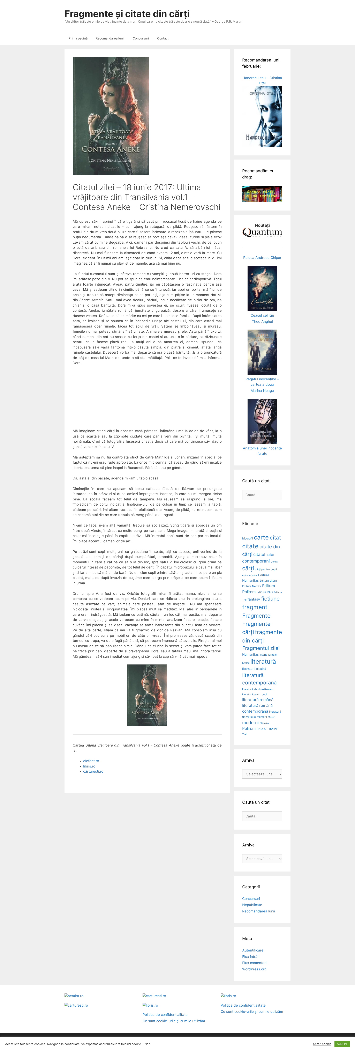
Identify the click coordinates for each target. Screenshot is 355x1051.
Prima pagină (78, 38)
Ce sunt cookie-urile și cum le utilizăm (174, 1021)
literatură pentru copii (254, 694)
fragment (254, 607)
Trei (244, 734)
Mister (271, 717)
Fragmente (256, 615)
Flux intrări (250, 957)
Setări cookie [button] (322, 1044)
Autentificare (252, 950)
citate (250, 546)
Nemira (264, 723)
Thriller (273, 728)
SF (265, 729)
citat (275, 537)
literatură (263, 661)
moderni (250, 722)
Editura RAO (265, 592)
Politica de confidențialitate (165, 1015)
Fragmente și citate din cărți (127, 13)
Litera (245, 662)
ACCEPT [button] (342, 1043)
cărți (248, 568)
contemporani (256, 561)
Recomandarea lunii (110, 38)
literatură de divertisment (257, 689)
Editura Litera (268, 580)
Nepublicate (252, 905)
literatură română (257, 699)
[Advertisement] (147, 399)
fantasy (254, 599)
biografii (247, 538)
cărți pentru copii (266, 569)
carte (261, 537)
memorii (262, 716)
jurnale (272, 654)
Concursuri (141, 38)
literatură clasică (254, 669)
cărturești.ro (93, 771)
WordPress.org (254, 969)
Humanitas (250, 654)
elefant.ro (91, 761)
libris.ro (89, 766)
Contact (162, 38)
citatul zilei (263, 554)
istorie (263, 654)
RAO (260, 728)
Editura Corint (249, 575)
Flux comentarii (254, 963)
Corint (274, 561)
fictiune (270, 598)
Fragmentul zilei (261, 648)
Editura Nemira (251, 586)
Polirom (249, 728)
